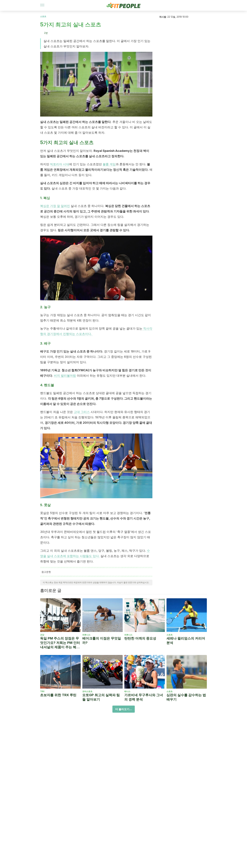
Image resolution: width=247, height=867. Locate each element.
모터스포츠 (87, 691)
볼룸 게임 (109, 164)
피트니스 (86, 634)
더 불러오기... (123, 709)
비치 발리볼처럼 (65, 375)
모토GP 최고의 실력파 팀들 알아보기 (101, 697)
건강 (42, 634)
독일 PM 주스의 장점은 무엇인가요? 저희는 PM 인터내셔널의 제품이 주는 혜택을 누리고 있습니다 (60, 642)
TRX (42, 691)
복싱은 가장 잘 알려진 (55, 206)
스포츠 (43, 16)
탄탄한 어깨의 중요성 (140, 638)
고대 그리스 (82, 412)
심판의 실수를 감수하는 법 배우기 (186, 697)
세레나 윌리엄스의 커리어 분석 (186, 640)
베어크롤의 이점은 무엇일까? (101, 640)
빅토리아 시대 (59, 164)
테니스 (127, 691)
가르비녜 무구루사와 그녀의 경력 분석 (143, 697)
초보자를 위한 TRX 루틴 (58, 695)
